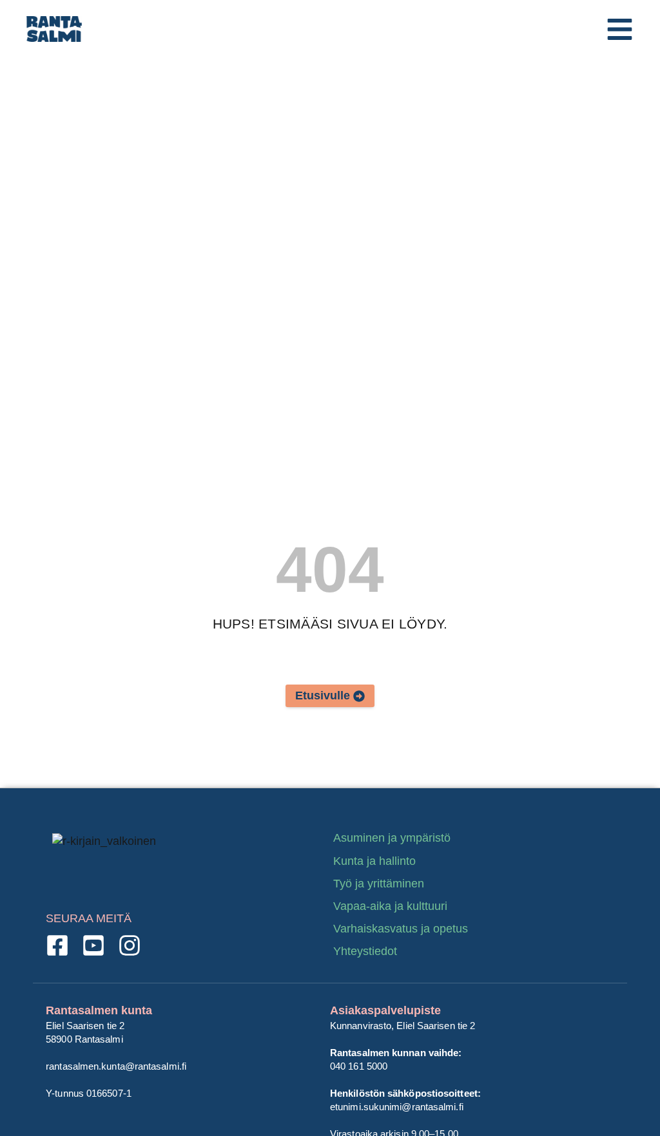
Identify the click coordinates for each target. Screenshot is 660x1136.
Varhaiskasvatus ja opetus (400, 928)
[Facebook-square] (57, 945)
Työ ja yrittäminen (378, 883)
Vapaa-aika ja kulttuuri (390, 906)
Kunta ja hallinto (374, 861)
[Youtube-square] (93, 945)
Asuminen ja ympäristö (392, 837)
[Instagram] (129, 945)
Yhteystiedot (365, 951)
